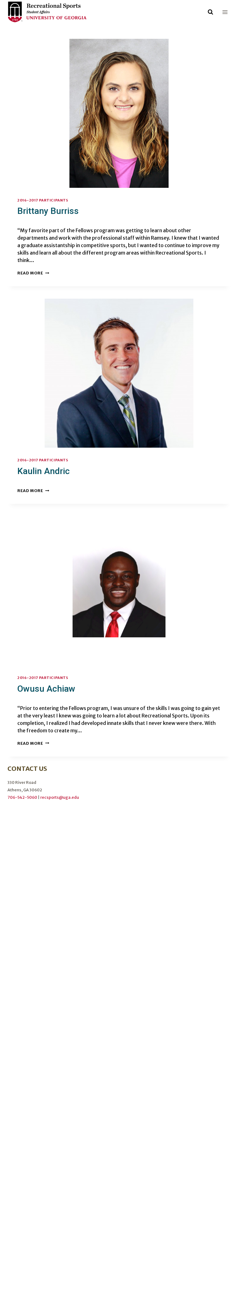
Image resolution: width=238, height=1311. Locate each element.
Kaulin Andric (43, 471)
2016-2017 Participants (42, 200)
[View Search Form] (210, 12)
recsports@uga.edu (59, 797)
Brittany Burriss (48, 211)
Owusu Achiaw (46, 689)
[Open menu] (225, 12)
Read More (33, 272)
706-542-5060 (22, 797)
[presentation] (119, 113)
